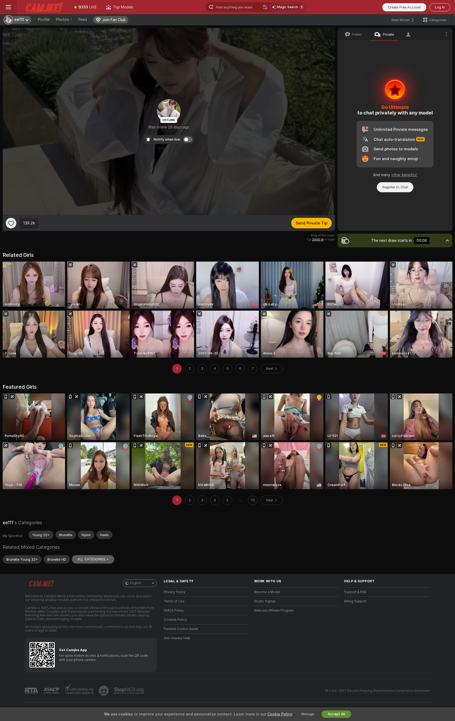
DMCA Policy (174, 610)
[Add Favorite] (11, 223)
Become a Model (267, 592)
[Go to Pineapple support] (104, 691)
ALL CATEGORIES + (93, 559)
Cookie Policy (279, 714)
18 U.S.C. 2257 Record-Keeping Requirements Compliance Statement (377, 691)
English (135, 583)
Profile (44, 19)
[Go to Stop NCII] (129, 691)
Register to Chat (395, 187)
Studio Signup (265, 601)
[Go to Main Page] (43, 7)
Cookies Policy (175, 620)
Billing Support (355, 601)
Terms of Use (174, 601)
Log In (440, 7)
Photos (64, 19)
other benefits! (404, 175)
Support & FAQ (355, 592)
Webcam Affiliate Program (274, 610)
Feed (82, 19)
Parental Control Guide (181, 629)
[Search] (265, 7)
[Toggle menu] (8, 7)
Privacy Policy (174, 592)
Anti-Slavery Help (177, 638)
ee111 (8, 522)
